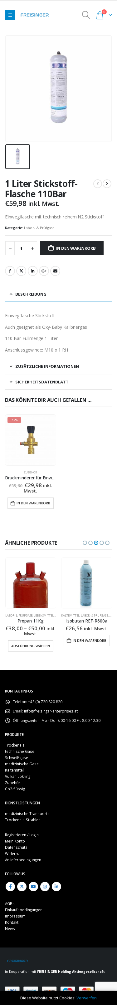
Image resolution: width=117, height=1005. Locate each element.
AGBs (10, 898)
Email (55, 271)
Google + (44, 271)
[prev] (97, 183)
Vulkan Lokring (17, 770)
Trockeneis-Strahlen (23, 814)
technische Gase (102, 615)
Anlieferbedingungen (23, 854)
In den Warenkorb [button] (33, 503)
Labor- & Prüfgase (39, 227)
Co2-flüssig (15, 783)
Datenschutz (16, 841)
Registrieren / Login (22, 829)
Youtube (33, 881)
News (10, 923)
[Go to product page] (30, 583)
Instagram (45, 881)
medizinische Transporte (27, 808)
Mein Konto (15, 835)
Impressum (15, 910)
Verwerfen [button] (86, 998)
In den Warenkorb (76, 248)
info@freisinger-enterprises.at (51, 705)
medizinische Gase (22, 758)
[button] (10, 15)
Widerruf (13, 848)
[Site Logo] (34, 15)
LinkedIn (33, 271)
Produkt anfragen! (86, 631)
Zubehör (30, 472)
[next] (107, 183)
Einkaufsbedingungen (23, 904)
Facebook (10, 271)
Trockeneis (15, 739)
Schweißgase (16, 752)
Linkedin (56, 881)
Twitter (21, 271)
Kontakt (11, 917)
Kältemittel (14, 615)
